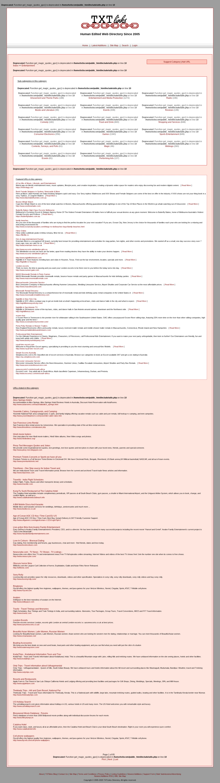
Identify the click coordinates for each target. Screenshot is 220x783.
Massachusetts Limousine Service (30, 282)
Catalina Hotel (19, 724)
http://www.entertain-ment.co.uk (29, 245)
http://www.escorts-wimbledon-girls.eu (31, 249)
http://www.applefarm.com (24, 683)
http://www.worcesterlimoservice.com (31, 365)
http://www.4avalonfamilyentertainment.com (31, 534)
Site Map (114, 45)
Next (110, 759)
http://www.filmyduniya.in (23, 718)
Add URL (186, 62)
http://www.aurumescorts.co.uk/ (26, 625)
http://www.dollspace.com (23, 602)
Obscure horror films (22, 563)
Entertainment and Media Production (106, 98)
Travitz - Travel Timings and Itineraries (31, 609)
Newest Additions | (135, 774)
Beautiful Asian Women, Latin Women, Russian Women (39, 631)
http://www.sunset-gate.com (27, 270)
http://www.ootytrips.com (23, 672)
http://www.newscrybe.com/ (24, 556)
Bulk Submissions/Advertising (168, 774)
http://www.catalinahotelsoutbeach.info (29, 497)
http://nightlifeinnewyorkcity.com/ (29, 303)
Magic (107, 146)
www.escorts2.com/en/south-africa (30, 369)
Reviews (169, 110)
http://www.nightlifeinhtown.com (29, 258)
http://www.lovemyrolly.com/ (24, 579)
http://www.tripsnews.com (23, 473)
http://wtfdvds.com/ (21, 568)
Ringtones (18, 586)
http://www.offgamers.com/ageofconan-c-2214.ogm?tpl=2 (37, 520)
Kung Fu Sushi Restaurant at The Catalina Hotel (35, 491)
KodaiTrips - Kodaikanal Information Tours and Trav (37, 654)
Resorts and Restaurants (24, 679)
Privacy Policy (104, 774)
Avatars (16, 597)
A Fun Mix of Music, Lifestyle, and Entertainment (36, 183)
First (104, 759)
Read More (186, 185)
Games (105, 134)
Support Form (149, 774)
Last (116, 759)
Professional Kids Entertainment (29, 334)
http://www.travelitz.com (23, 484)
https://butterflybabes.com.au (28, 216)
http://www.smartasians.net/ (24, 636)
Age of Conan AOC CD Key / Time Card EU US (35, 516)
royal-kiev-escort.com (25, 344)
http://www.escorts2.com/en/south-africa (33, 373)
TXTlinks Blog (51, 774)
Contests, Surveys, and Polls (45, 146)
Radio (169, 98)
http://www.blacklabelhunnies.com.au (31, 198)
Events (106, 110)
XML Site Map (120, 776)
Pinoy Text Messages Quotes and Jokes (31, 445)
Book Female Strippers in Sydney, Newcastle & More (38, 191)
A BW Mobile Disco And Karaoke (28, 504)
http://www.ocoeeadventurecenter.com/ (32, 322)
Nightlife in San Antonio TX (26, 307)
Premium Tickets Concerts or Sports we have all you (37, 457)
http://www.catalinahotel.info (24, 729)
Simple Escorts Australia (26, 353)
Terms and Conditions (87, 774)
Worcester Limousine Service (28, 361)
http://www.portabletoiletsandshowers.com (33, 330)
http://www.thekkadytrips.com (25, 695)
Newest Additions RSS (103, 776)
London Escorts (20, 620)
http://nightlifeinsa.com (25, 311)
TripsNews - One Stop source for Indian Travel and (36, 468)
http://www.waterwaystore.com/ (26, 647)
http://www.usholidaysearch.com (26, 706)
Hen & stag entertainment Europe (29, 239)
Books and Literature (45, 110)
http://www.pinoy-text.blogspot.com (27, 450)
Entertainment (28, 65)
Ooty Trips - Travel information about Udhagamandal (37, 665)
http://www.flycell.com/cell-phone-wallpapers (31, 740)
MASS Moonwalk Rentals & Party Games (33, 274)
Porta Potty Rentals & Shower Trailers (31, 326)
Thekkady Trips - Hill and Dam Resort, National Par (37, 690)
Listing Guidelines (118, 774)
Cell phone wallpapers (23, 736)
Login (135, 45)
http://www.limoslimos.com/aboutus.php (29, 427)
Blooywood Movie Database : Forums (30, 713)
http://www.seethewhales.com (28, 206)
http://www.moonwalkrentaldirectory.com (32, 295)
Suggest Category (171, 62)
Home (85, 45)
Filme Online (21, 231)
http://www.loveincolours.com (25, 545)
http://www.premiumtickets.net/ (25, 461)
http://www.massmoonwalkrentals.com (32, 278)
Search (125, 45)
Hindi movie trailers (22, 434)
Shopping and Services (169, 122)
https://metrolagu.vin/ (24, 187)
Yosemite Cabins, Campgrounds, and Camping (35, 411)
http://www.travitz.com (22, 613)
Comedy (44, 122)
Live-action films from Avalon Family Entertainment (36, 527)
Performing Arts (106, 158)
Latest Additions (99, 45)
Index (15, 65)
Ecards (45, 158)
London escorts (22, 266)
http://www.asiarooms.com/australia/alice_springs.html (35, 404)
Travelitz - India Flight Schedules (28, 479)
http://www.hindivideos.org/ (24, 438)
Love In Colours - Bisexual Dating (28, 540)
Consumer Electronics (44, 134)
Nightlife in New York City (26, 299)
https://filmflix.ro (22, 235)
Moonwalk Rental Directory (27, 291)
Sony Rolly (18, 575)
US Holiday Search (22, 702)
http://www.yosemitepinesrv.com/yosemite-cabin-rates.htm (37, 416)
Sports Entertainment (169, 134)
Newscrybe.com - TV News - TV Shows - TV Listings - (38, 552)
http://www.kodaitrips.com (23, 659)
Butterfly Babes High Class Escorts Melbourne (35, 210)
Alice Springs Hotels (22, 400)
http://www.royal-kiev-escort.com (29, 349)
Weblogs (169, 146)
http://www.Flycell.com (22, 590)
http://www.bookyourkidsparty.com (30, 340)
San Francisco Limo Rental (25, 423)
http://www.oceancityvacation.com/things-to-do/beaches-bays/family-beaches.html (50, 227)
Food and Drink (106, 122)
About (41, 774)
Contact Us (63, 774)
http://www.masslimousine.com (28, 287)
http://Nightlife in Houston (26, 262)
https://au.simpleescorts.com (28, 357)
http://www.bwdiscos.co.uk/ (24, 509)
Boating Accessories (22, 643)
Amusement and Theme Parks (44, 98)
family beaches (22, 220)
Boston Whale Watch (24, 202)
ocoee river (20, 316)
